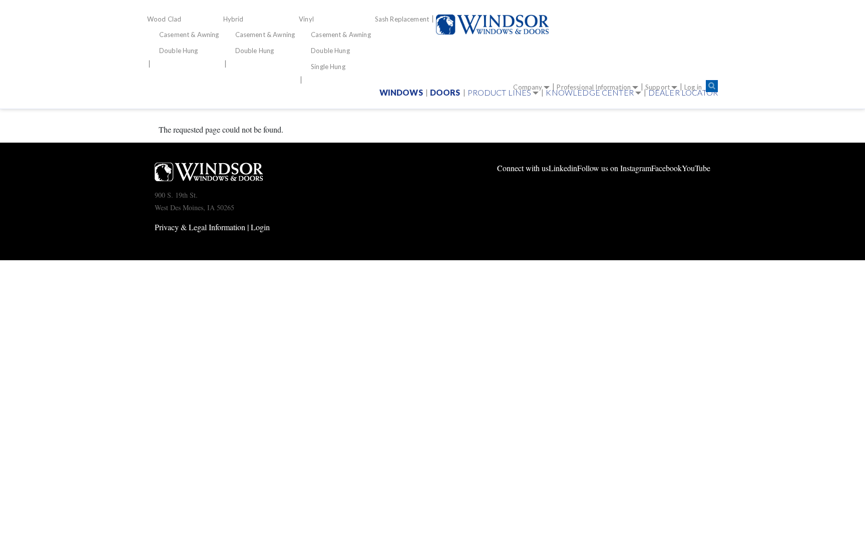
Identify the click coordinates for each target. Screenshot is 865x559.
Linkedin (563, 168)
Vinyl (306, 19)
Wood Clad (164, 19)
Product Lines (500, 92)
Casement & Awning (189, 35)
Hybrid (233, 19)
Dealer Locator (683, 92)
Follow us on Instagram (614, 168)
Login (260, 227)
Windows (401, 92)
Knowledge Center (589, 92)
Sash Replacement (402, 19)
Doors (445, 92)
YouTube (696, 168)
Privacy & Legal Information (200, 227)
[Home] (496, 25)
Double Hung (178, 51)
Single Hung (328, 67)
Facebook (666, 168)
